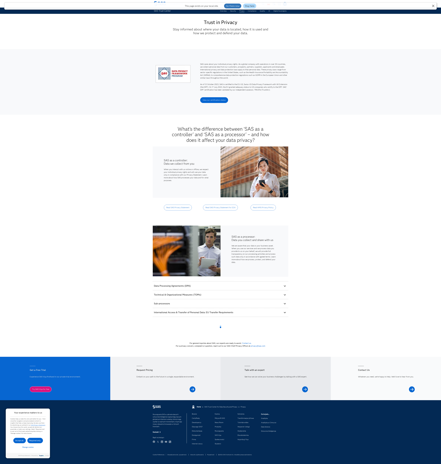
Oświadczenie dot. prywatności (177, 455)
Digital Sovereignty (280, 11)
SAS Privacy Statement (38, 425)
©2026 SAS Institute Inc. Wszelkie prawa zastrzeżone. (235, 455)
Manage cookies (28, 447)
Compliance (252, 11)
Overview (223, 11)
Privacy (241, 11)
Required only (35, 440)
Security (233, 11)
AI (269, 11)
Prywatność (210, 455)
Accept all (19, 440)
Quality (262, 11)
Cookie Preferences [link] (158, 455)
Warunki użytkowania (197, 455)
